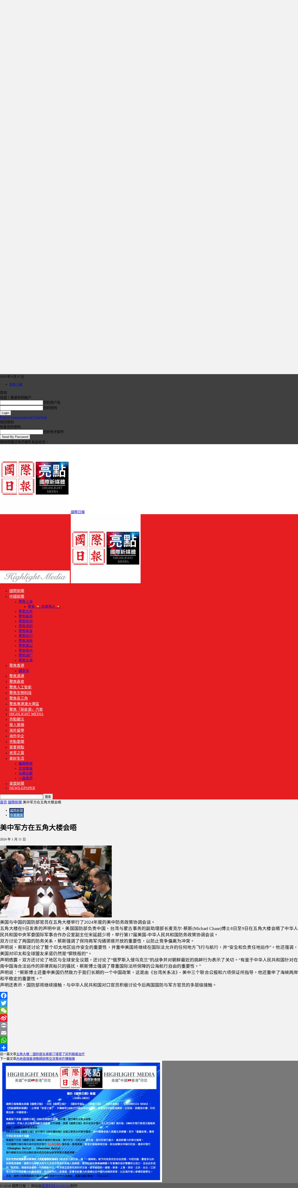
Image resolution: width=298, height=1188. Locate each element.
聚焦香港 (16, 666)
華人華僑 (16, 725)
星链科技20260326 (56, 1186)
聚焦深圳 (26, 626)
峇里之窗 (16, 753)
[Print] (149, 1025)
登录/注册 (15, 384)
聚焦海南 (26, 641)
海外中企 (16, 736)
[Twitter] (149, 1003)
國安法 (24, 671)
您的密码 (50, 408)
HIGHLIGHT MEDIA (26, 714)
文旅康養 (26, 768)
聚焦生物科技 (20, 693)
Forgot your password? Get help (23, 417)
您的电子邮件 (53, 432)
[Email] (149, 1033)
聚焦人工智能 (20, 687)
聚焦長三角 (18, 698)
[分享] (149, 1047)
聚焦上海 (26, 602)
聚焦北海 (26, 660)
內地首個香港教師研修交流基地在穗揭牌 (45, 1058)
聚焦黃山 (26, 646)
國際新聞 (16, 591)
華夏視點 (16, 747)
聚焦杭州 (26, 621)
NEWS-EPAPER (22, 788)
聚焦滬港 (16, 676)
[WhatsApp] (149, 1040)
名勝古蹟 (26, 773)
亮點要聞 (16, 742)
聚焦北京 (26, 611)
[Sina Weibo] (149, 1018)
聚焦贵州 (26, 650)
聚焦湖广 (26, 655)
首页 (3, 802)
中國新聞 (16, 596)
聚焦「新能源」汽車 (26, 709)
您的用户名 (52, 402)
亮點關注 (16, 719)
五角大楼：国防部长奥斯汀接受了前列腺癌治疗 (50, 1054)
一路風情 (26, 778)
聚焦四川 (26, 636)
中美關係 (16, 815)
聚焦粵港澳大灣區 (24, 704)
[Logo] (35, 582)
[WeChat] (149, 1010)
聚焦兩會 (16, 682)
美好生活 (16, 758)
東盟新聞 (16, 783)
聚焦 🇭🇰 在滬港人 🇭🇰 (44, 606)
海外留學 (16, 730)
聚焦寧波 (26, 631)
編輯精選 (26, 763)
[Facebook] (149, 995)
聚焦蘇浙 (26, 616)
